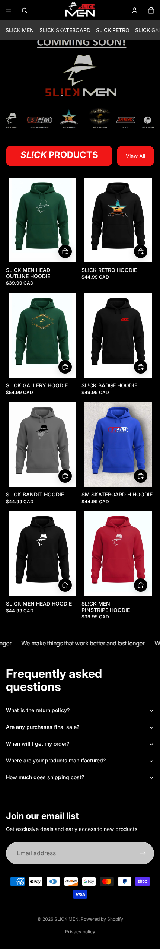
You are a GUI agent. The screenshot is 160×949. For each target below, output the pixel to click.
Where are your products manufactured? (56, 760)
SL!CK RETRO (112, 30)
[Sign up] (143, 853)
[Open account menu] (135, 10)
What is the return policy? (38, 710)
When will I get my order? (37, 743)
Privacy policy (80, 931)
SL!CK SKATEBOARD (64, 30)
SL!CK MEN (20, 30)
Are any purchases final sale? (42, 727)
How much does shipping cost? (45, 777)
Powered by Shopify (102, 919)
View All (135, 156)
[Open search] (24, 10)
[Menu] (8, 10)
